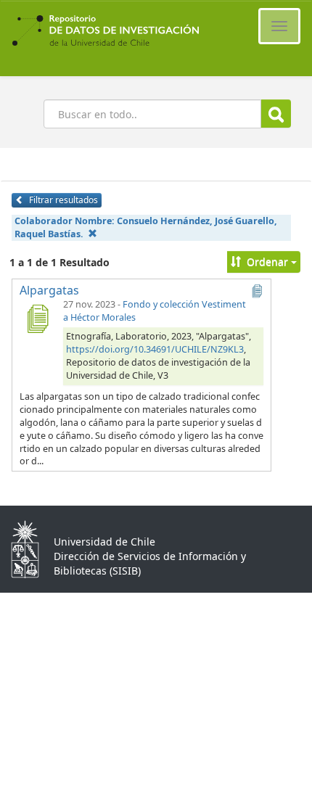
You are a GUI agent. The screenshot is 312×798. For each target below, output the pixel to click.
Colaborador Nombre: (146, 227)
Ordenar (267, 261)
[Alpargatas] (37, 318)
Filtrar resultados (62, 200)
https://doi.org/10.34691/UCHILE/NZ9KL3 (155, 349)
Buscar (276, 113)
